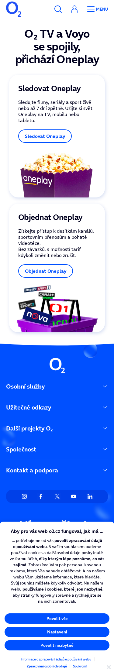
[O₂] (13, 9)
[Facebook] (40, 496)
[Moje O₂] (74, 9)
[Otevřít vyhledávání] (58, 9)
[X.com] (57, 496)
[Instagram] (24, 496)
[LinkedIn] (90, 496)
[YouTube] (73, 496)
